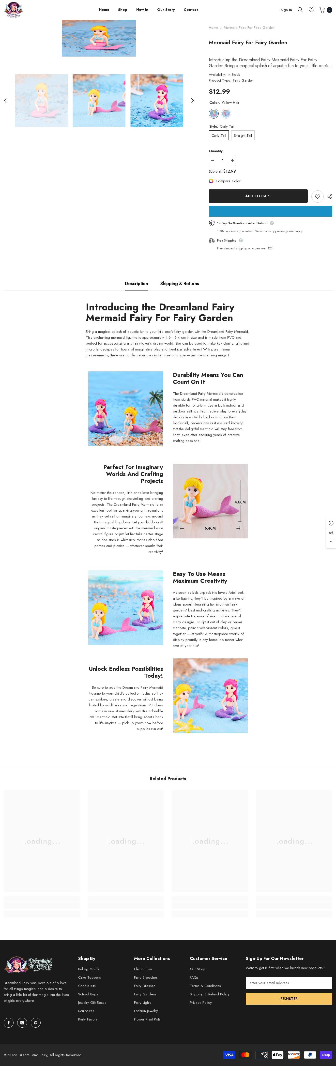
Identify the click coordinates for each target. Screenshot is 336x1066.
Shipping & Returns (179, 283)
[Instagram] (22, 1023)
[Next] (192, 100)
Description (136, 283)
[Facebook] (9, 1023)
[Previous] (5, 100)
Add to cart (258, 196)
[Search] (300, 10)
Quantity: (216, 151)
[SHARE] (328, 197)
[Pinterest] (36, 1023)
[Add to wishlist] (317, 196)
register (289, 998)
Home (213, 27)
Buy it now (270, 211)
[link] (42, 905)
